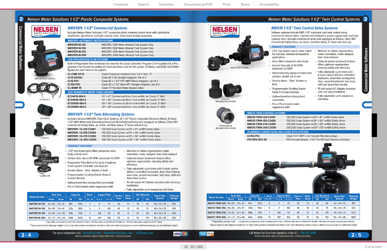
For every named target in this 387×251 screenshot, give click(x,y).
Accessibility (269, 4)
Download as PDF (198, 4)
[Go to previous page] (176, 247)
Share (245, 4)
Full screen (373, 247)
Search (143, 4)
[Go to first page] (167, 247)
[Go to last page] (219, 247)
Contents (120, 4)
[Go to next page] (211, 247)
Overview (166, 4)
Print (227, 4)
